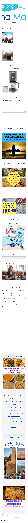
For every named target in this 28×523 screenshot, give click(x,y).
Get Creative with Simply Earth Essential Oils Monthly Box (13, 65)
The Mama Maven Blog (14, 12)
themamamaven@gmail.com (11, 100)
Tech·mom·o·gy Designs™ (15, 517)
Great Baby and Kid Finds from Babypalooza (11, 47)
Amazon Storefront (8, 118)
